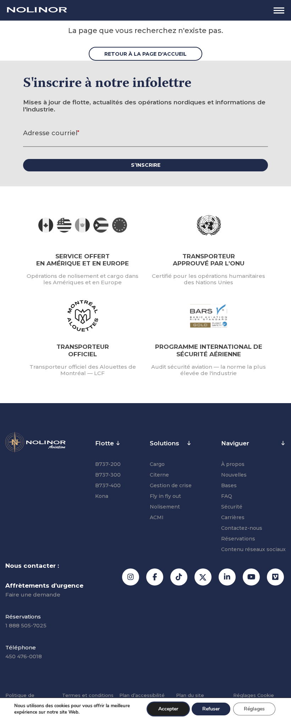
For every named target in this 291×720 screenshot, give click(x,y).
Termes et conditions (88, 695)
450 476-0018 (23, 656)
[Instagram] (130, 577)
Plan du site (190, 695)
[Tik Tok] (178, 577)
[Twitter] (203, 577)
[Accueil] (37, 10)
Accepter (168, 708)
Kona (101, 496)
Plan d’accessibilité (142, 695)
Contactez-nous (241, 528)
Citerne (159, 475)
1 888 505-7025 (25, 625)
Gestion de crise (171, 485)
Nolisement (165, 507)
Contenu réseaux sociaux (253, 549)
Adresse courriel (51, 133)
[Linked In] (227, 577)
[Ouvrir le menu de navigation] (279, 10)
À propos (233, 464)
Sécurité (231, 507)
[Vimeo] (275, 577)
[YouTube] (251, 577)
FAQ (226, 496)
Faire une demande (32, 594)
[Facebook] (154, 577)
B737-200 (108, 464)
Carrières (233, 517)
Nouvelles (234, 475)
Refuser (211, 708)
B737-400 (108, 485)
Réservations (238, 538)
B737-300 (108, 475)
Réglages (253, 695)
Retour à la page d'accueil (145, 54)
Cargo (157, 464)
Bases (229, 485)
